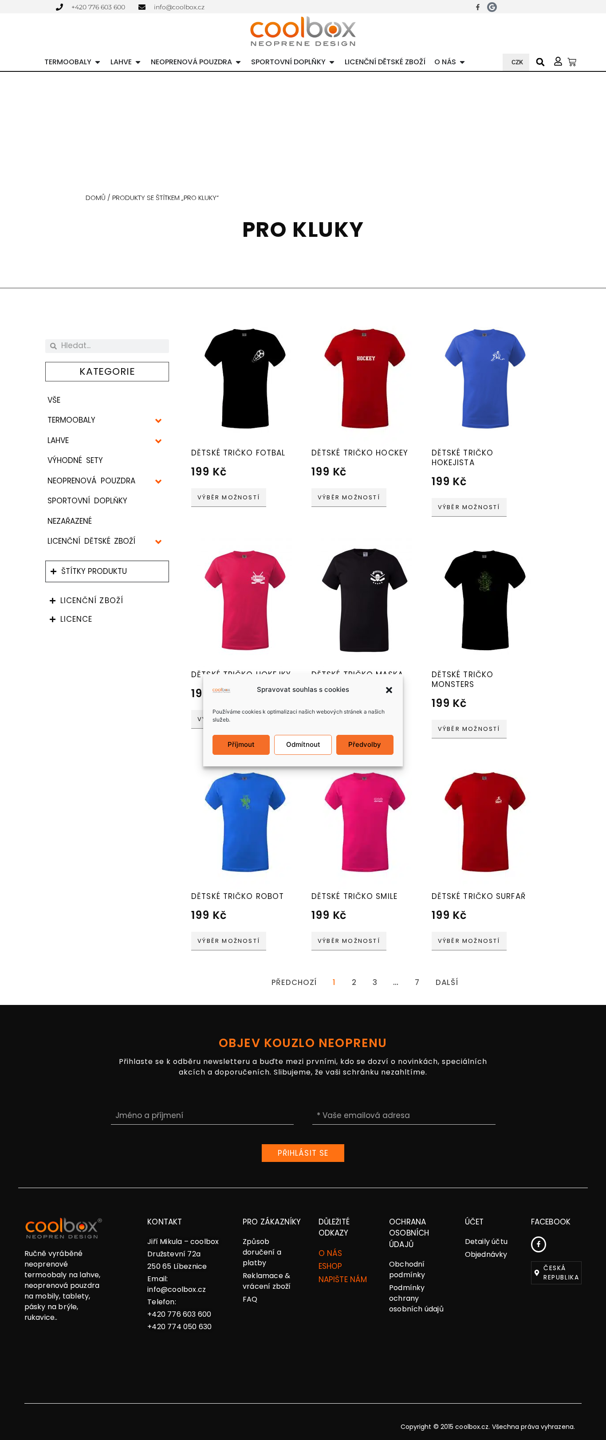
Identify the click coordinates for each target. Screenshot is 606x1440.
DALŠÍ (447, 982)
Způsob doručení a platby (262, 1252)
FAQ (250, 1299)
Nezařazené (69, 521)
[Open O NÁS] (462, 62)
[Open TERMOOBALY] (98, 62)
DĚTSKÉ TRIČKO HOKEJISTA (462, 457)
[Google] (492, 7)
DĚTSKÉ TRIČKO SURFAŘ (479, 896)
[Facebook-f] (478, 7)
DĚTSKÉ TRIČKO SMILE (354, 896)
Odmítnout (303, 744)
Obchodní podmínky (407, 1269)
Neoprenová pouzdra (91, 480)
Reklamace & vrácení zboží (267, 1281)
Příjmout (241, 744)
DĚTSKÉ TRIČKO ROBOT (237, 896)
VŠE (53, 400)
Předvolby (364, 744)
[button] (389, 690)
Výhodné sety (74, 460)
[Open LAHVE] (138, 62)
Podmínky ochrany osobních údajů (416, 1298)
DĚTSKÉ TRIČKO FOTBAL (238, 452)
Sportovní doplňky (87, 500)
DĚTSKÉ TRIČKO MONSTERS (462, 679)
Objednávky (486, 1254)
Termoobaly (71, 420)
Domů (96, 197)
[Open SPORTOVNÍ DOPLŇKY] (332, 62)
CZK (517, 62)
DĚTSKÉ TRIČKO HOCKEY (359, 452)
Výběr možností (228, 497)
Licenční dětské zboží (91, 541)
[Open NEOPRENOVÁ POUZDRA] (238, 62)
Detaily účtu (486, 1241)
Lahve (58, 440)
